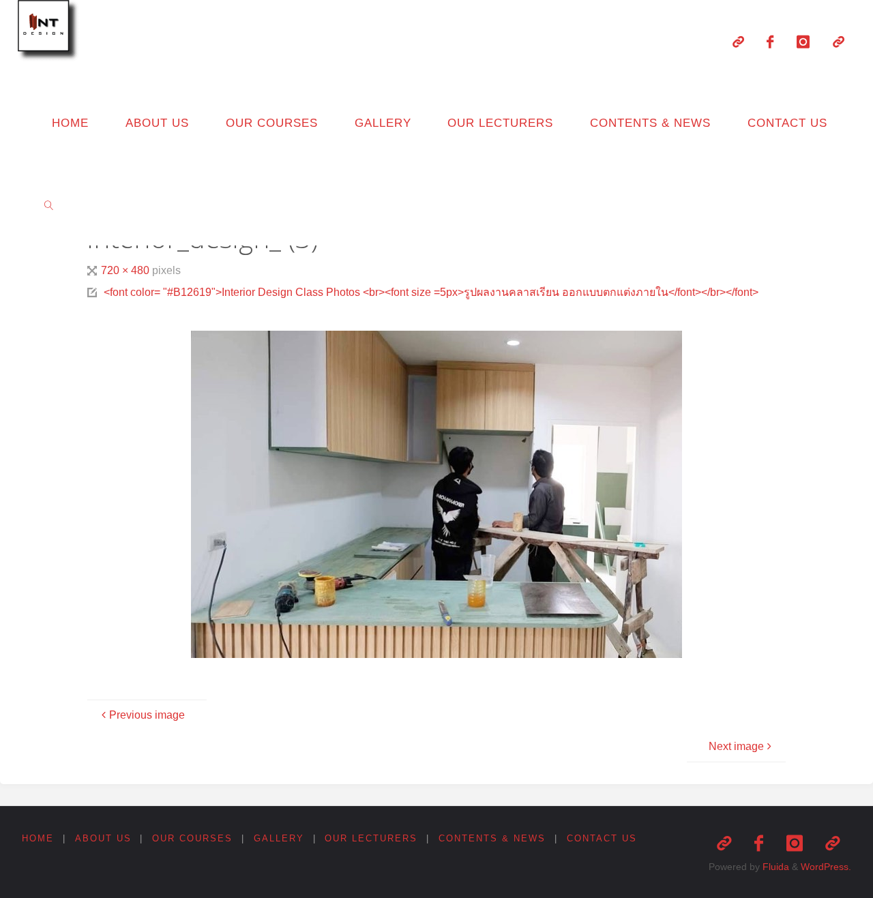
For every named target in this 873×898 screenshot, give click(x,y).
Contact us (602, 838)
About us (103, 838)
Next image (736, 746)
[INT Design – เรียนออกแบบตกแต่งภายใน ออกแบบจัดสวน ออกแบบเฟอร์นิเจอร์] (50, 32)
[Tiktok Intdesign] (838, 41)
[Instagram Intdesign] (803, 41)
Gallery (279, 838)
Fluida (774, 866)
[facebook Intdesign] (771, 41)
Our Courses (192, 838)
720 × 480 (126, 270)
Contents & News (492, 838)
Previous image (147, 715)
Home (38, 838)
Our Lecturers (371, 838)
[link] (49, 204)
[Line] (738, 41)
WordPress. (826, 866)
